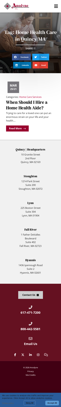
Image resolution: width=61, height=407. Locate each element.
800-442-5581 (30, 329)
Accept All (52, 403)
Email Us (30, 344)
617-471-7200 (30, 312)
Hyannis (30, 260)
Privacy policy (8, 403)
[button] (56, 6)
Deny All (29, 403)
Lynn (30, 203)
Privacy (30, 371)
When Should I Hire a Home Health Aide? (26, 105)
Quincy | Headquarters (30, 149)
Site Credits (31, 375)
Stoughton (30, 176)
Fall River (30, 229)
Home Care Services (30, 97)
